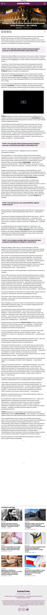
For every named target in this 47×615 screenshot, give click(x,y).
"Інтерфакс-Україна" (29, 603)
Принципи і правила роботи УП (23, 597)
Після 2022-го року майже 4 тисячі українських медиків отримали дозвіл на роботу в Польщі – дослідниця (35, 572)
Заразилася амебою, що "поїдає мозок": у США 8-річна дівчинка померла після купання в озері (10, 548)
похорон (24, 162)
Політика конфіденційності (19, 596)
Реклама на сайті (8, 596)
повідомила (15, 59)
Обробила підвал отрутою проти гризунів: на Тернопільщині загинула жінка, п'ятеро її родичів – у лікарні (35, 525)
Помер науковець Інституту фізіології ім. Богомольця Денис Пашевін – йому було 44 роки (10, 525)
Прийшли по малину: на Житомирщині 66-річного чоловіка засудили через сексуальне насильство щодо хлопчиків (11, 572)
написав (25, 77)
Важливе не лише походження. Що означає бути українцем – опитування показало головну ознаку (35, 549)
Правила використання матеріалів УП (34, 596)
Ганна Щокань (19, 27)
